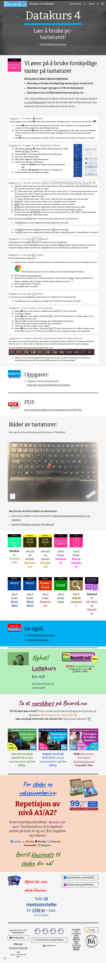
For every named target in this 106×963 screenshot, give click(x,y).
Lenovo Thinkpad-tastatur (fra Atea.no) (33, 524)
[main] (53, 27)
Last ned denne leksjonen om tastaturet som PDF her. (53, 409)
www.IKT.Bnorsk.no (38, 640)
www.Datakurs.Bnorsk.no (41, 635)
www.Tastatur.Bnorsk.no (53, 44)
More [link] (91, 3)
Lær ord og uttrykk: (30, 555)
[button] (102, 4)
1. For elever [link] (75, 3)
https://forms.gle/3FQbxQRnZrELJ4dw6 (48, 385)
